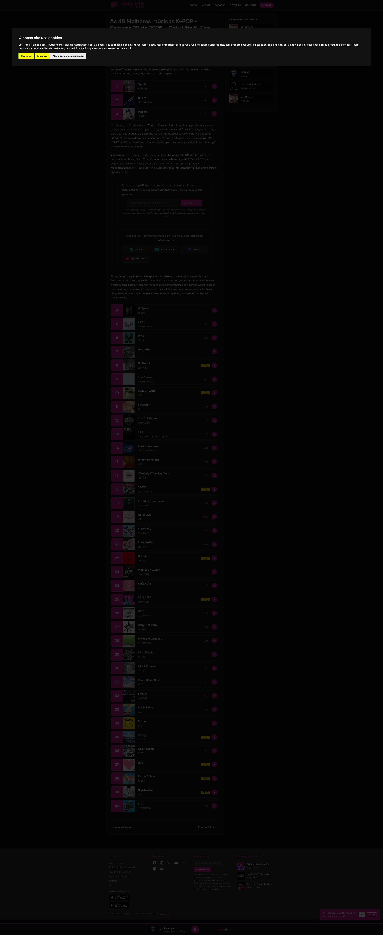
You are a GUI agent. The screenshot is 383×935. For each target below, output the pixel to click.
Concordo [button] (26, 56)
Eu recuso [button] (42, 56)
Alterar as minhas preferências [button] (68, 56)
